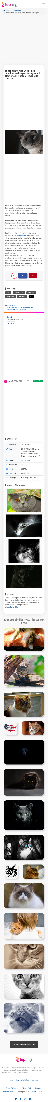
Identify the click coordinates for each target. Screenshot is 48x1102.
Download (38, 381)
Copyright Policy (22, 1080)
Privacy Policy (27, 1088)
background (17, 10)
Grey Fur (31, 292)
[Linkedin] (30, 1099)
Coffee (12, 323)
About (11, 1080)
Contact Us (14, 607)
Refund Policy (8, 1092)
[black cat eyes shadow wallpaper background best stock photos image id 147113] (24, 782)
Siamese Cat (19, 292)
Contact (35, 1080)
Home (7, 10)
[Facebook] (23, 276)
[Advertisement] (24, 41)
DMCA (38, 1088)
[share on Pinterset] (33, 275)
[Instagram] (25, 1099)
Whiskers (22, 296)
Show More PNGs (22, 1044)
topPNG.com (37, 1092)
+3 (31, 296)
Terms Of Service (12, 1088)
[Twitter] (16, 1099)
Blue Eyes (10, 296)
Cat (8, 292)
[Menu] (43, 4)
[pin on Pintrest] (41, 631)
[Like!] (14, 276)
